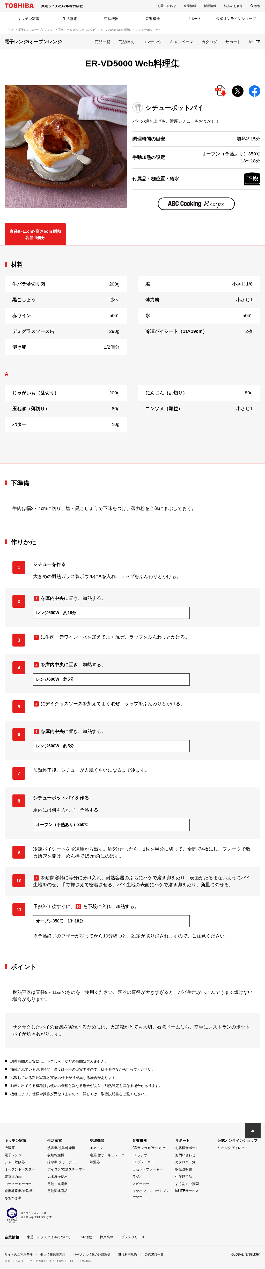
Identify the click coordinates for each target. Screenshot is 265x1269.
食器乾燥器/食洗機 (19, 1191)
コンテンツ (152, 42)
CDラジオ (139, 1155)
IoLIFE (254, 42)
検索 (257, 6)
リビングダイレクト (233, 1148)
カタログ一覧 (185, 1162)
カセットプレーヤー (147, 1169)
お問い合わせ (166, 6)
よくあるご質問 (187, 1184)
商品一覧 (102, 42)
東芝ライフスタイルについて (49, 1237)
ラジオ (137, 1176)
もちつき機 (13, 1198)
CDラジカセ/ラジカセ (148, 1148)
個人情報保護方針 (52, 1254)
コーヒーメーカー (18, 1184)
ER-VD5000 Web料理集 (116, 29)
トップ (9, 29)
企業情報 (190, 6)
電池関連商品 (57, 1191)
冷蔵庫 (10, 1148)
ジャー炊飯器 (15, 1162)
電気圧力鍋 (13, 1176)
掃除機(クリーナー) (61, 1162)
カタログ (209, 42)
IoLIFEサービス (187, 1191)
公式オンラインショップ (236, 19)
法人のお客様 (233, 6)
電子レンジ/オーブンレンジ (35, 29)
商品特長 (126, 42)
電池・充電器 (57, 1184)
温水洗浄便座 (57, 1176)
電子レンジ (13, 1155)
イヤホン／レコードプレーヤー (151, 1194)
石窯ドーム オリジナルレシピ (77, 29)
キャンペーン (181, 42)
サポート (194, 19)
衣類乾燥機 (55, 1155)
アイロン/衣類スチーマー (66, 1169)
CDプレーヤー (143, 1162)
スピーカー (140, 1184)
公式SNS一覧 (154, 1254)
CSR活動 (85, 1237)
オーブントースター (20, 1169)
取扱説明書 (183, 1169)
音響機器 (152, 19)
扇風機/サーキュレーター (109, 1155)
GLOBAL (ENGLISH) (245, 1254)
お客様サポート (187, 1148)
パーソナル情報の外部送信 (91, 1254)
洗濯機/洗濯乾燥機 (61, 1148)
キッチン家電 (28, 19)
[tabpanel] (132, 354)
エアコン (96, 1148)
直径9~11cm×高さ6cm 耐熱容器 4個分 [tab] (35, 234)
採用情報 (210, 6)
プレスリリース (133, 1237)
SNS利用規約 (127, 1254)
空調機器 (111, 19)
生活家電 (70, 19)
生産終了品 (183, 1176)
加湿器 (95, 1162)
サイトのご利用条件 (19, 1254)
